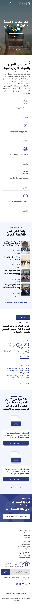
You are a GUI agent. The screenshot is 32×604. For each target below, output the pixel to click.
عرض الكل (23, 317)
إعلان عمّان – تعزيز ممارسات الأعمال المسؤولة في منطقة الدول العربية (18, 345)
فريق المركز (26, 535)
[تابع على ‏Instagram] (17, 583)
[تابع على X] (26, 583)
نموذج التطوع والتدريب (23, 546)
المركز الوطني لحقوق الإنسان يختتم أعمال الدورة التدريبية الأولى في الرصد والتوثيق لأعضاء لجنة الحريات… (11, 287)
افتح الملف (16, 443)
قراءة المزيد (17, 253)
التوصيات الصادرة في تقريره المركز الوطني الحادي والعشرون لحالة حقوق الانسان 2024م (16, 435)
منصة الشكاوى (16, 43)
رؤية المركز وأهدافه (24, 530)
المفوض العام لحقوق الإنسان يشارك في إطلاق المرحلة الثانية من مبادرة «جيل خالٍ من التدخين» (11, 243)
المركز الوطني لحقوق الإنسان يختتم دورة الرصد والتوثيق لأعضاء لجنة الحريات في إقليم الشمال (12, 272)
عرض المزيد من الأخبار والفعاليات (17, 302)
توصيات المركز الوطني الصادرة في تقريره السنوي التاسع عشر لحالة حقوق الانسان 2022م (17, 471)
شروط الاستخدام (10, 593)
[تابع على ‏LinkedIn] (20, 583)
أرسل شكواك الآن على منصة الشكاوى (16, 516)
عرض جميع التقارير (17, 487)
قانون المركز (26, 537)
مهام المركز (27, 532)
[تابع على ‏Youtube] (23, 583)
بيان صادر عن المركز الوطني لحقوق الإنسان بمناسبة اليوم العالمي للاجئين (18, 370)
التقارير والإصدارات (16, 36)
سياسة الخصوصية (21, 593)
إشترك (5, 572)
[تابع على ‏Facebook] (29, 583)
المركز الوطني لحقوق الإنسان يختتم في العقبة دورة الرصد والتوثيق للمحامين (12, 257)
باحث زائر (27, 549)
